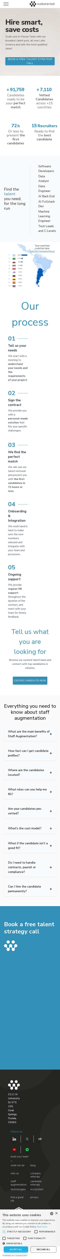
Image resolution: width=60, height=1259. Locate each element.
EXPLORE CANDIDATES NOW (30, 680)
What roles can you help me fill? (30, 791)
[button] (30, 1243)
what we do (17, 1165)
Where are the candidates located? (30, 772)
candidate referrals (36, 1183)
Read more (42, 1226)
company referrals (35, 1175)
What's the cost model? (30, 828)
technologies (18, 1189)
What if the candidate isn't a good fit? (30, 845)
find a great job (17, 1199)
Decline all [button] (43, 1249)
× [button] (56, 1213)
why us (15, 1173)
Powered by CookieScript (14, 1255)
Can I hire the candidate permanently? (30, 889)
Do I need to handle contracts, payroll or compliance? (30, 867)
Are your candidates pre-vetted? (30, 811)
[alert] (30, 1234)
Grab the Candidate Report (42, 251)
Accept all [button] (16, 1249)
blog (33, 1165)
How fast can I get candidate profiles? (30, 753)
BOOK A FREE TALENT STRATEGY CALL (30, 61)
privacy (34, 1197)
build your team (19, 1156)
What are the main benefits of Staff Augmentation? (30, 734)
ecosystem (36, 1189)
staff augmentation (18, 1183)
